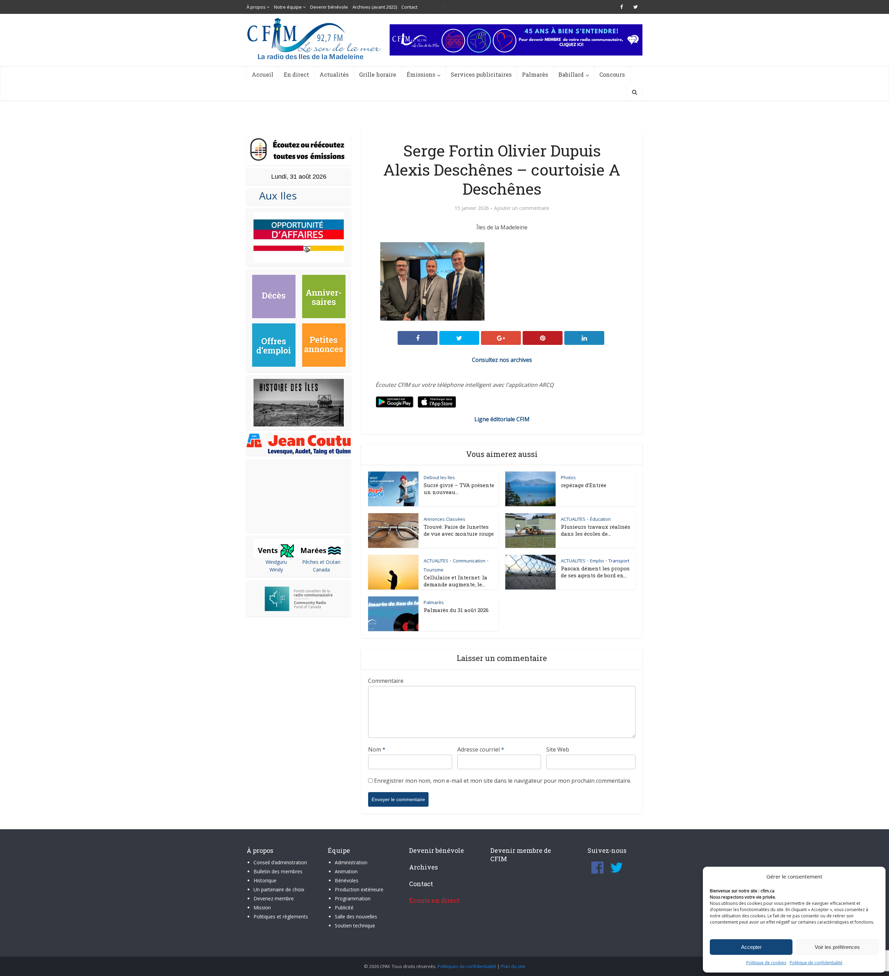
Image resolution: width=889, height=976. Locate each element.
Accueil (262, 74)
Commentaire (386, 681)
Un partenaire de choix (279, 889)
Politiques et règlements (281, 916)
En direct (296, 74)
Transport (618, 561)
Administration (351, 862)
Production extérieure (359, 889)
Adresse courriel (480, 749)
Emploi (597, 561)
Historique (265, 880)
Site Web (557, 749)
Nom (376, 749)
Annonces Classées (444, 519)
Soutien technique (355, 925)
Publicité (344, 907)
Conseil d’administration (280, 862)
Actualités (334, 74)
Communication (469, 561)
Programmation (353, 898)
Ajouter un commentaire (521, 208)
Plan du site (513, 966)
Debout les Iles (439, 477)
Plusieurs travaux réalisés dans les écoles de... (595, 530)
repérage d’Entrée (583, 485)
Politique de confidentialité (816, 963)
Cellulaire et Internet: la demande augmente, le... (455, 581)
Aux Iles (275, 195)
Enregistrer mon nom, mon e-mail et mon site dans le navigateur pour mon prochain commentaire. (502, 780)
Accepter (751, 947)
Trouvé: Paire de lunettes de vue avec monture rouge (459, 530)
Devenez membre (274, 898)
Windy (276, 569)
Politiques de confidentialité (467, 966)
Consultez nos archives (502, 360)
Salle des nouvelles (356, 916)
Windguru (276, 562)
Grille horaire (377, 74)
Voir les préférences (837, 947)
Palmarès (535, 74)
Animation (346, 871)
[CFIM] (315, 38)
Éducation (600, 519)
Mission (262, 907)
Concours (612, 74)
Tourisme (433, 570)
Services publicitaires (481, 74)
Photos (568, 477)
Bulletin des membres (278, 871)
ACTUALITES (573, 519)
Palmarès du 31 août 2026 (456, 609)
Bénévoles (346, 880)
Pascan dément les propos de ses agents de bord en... (595, 572)
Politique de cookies (766, 963)
